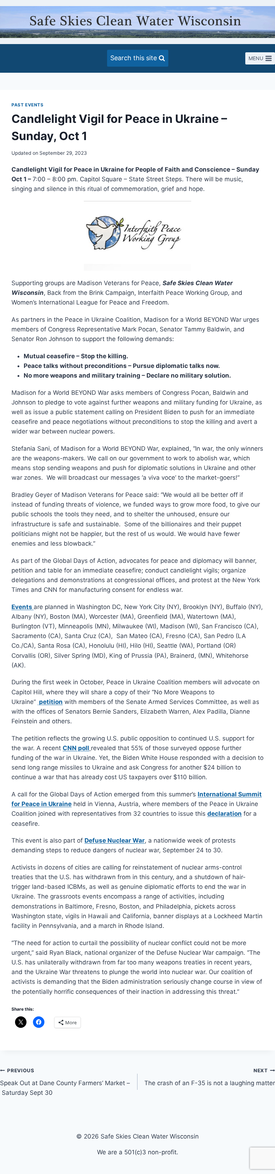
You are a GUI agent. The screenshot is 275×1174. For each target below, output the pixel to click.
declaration (224, 813)
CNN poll (76, 748)
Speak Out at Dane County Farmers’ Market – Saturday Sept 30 (65, 1082)
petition (50, 701)
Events (22, 606)
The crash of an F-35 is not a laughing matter (209, 1077)
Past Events (27, 104)
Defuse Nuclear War (115, 840)
